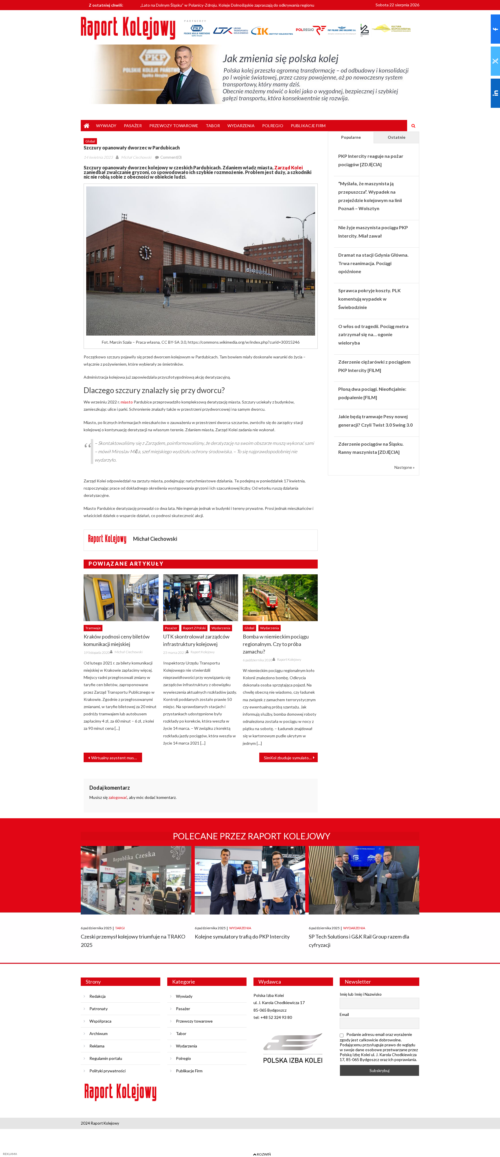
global (90, 141)
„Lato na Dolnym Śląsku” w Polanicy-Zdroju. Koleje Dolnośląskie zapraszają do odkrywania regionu (227, 4)
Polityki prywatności (107, 1070)
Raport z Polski (194, 628)
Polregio (272, 125)
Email (344, 1014)
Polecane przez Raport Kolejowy (251, 836)
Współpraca (100, 1021)
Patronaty (98, 1008)
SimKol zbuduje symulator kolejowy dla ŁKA (291, 757)
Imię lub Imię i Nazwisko (361, 994)
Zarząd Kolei (288, 167)
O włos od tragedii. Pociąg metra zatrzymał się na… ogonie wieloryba (373, 334)
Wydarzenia (241, 125)
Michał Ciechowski (136, 157)
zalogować (118, 797)
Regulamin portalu (105, 1058)
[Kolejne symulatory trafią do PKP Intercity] (250, 880)
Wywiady (106, 125)
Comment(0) (171, 157)
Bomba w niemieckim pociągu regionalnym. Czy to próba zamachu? (276, 644)
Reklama (96, 1045)
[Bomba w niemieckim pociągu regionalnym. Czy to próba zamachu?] (280, 597)
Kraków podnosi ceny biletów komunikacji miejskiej (117, 640)
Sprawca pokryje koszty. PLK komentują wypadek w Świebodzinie (369, 299)
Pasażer (133, 125)
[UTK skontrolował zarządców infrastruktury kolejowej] (200, 597)
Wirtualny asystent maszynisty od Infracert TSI (116, 757)
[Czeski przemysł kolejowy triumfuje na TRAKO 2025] (136, 880)
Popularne (351, 137)
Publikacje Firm (308, 125)
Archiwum (98, 1033)
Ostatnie (396, 137)
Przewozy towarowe (173, 125)
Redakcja (97, 996)
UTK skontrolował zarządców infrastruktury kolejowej (196, 640)
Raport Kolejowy (203, 652)
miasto (127, 401)
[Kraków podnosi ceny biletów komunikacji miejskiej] (121, 597)
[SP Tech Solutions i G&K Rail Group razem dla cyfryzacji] (364, 880)
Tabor (213, 125)
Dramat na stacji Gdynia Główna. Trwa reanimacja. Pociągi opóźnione (373, 263)
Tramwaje (93, 628)
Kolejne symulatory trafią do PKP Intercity (242, 936)
